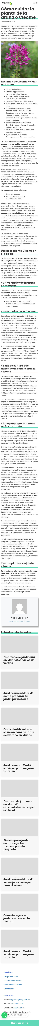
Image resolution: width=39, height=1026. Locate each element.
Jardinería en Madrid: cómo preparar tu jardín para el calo (18, 696)
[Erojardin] (6, 3)
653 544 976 (17, 1004)
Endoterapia (9, 989)
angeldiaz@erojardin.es (19, 999)
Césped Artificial (11, 976)
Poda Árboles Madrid (13, 985)
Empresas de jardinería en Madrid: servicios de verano (19, 660)
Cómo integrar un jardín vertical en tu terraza (16, 918)
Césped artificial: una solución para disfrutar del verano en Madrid (18, 732)
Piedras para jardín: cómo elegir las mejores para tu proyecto (16, 844)
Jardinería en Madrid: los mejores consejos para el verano (18, 882)
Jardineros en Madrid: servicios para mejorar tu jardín (18, 768)
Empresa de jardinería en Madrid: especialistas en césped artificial (19, 805)
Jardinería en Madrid (13, 980)
